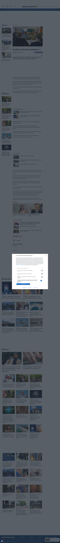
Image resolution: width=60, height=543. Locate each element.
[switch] (41, 270)
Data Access (30, 287)
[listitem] (30, 268)
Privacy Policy (35, 287)
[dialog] (30, 271)
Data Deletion (25, 287)
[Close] (46, 256)
